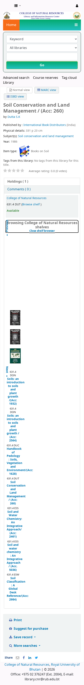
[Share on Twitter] (36, 658)
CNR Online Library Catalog (7, 5)
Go (42, 65)
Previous (7, 236)
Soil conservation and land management (46, 136)
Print (17, 620)
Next (7, 367)
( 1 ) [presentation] (17, 181)
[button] (17, 6)
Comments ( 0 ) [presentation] (19, 189)
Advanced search (16, 77)
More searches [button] (25, 645)
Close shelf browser (53, 231)
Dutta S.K (14, 117)
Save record (23, 637)
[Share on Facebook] (24, 658)
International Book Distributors (45, 125)
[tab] (42, 182)
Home (11, 24)
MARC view (48, 90)
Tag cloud (69, 77)
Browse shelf (31, 204)
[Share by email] (17, 658)
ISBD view (17, 96)
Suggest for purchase (30, 628)
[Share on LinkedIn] (30, 658)
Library (8, 82)
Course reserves (45, 77)
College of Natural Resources (26, 198)
